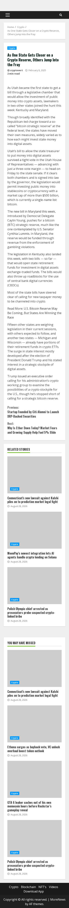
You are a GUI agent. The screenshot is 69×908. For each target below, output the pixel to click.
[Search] (60, 14)
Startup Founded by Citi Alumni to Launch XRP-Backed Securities (33, 412)
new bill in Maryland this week (34, 211)
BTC (11, 225)
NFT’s (42, 887)
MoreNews (58, 899)
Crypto (11, 48)
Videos (53, 887)
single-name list (45, 200)
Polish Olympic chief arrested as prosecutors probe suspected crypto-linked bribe (34, 585)
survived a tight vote (21, 160)
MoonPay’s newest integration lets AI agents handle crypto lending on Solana (34, 530)
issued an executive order (35, 376)
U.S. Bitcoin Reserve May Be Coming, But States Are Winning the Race (34, 312)
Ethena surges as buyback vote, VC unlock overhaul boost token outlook (34, 723)
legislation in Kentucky (29, 254)
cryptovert (16, 70)
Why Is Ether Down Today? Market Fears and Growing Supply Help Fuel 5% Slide (32, 428)
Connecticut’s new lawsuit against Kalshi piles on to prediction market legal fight (34, 474)
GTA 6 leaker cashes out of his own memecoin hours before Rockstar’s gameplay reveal (34, 779)
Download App (34, 891)
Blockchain (28, 887)
